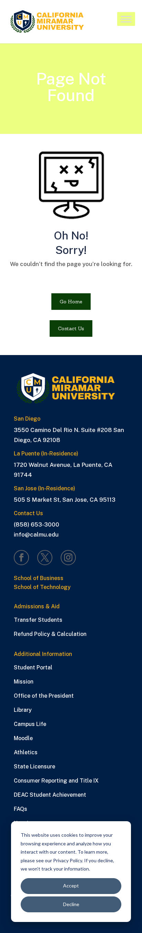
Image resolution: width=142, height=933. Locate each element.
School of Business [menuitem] (38, 578)
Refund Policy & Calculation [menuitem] (50, 634)
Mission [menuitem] (23, 681)
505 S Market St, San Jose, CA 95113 (64, 499)
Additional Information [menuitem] (43, 654)
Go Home (71, 301)
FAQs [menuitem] (20, 809)
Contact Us (71, 328)
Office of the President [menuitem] (44, 696)
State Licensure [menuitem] (34, 766)
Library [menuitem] (23, 710)
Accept (71, 885)
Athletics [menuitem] (26, 752)
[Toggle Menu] (126, 19)
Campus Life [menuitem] (30, 724)
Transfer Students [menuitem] (38, 620)
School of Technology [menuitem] (42, 587)
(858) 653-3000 (36, 524)
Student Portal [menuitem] (33, 667)
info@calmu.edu (36, 534)
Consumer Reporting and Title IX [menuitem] (56, 780)
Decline (71, 904)
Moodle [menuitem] (23, 738)
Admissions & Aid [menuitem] (37, 607)
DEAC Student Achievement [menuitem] (50, 795)
